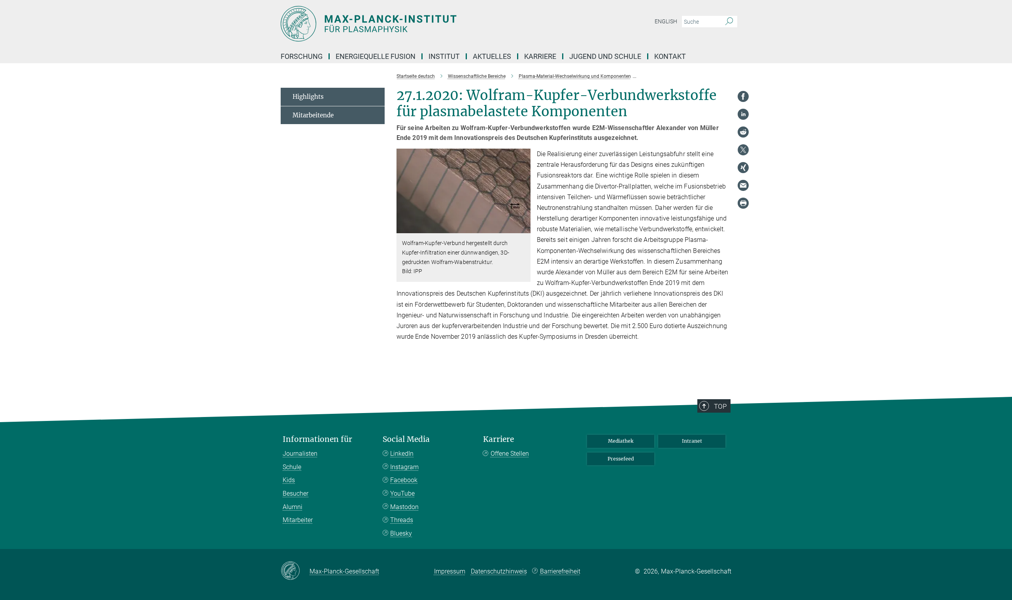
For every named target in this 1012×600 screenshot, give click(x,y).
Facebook (403, 480)
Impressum (449, 571)
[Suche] (729, 21)
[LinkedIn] (743, 114)
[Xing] (743, 168)
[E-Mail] (743, 185)
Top (720, 406)
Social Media (406, 439)
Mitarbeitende (313, 115)
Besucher (295, 493)
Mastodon (404, 507)
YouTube (402, 493)
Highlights (308, 96)
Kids (289, 480)
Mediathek (620, 441)
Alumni (292, 507)
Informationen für (317, 439)
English (666, 21)
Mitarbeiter (298, 520)
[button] (524, 227)
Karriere (498, 439)
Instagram (404, 467)
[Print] (743, 203)
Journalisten (300, 453)
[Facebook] (743, 96)
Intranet (692, 441)
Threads (401, 520)
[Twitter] (743, 150)
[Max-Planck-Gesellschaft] (295, 571)
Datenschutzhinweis (499, 571)
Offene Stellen (510, 453)
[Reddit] (743, 132)
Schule (292, 467)
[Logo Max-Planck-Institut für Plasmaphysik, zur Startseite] (429, 24)
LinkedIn (401, 453)
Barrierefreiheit (560, 571)
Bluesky (401, 533)
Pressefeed (621, 459)
